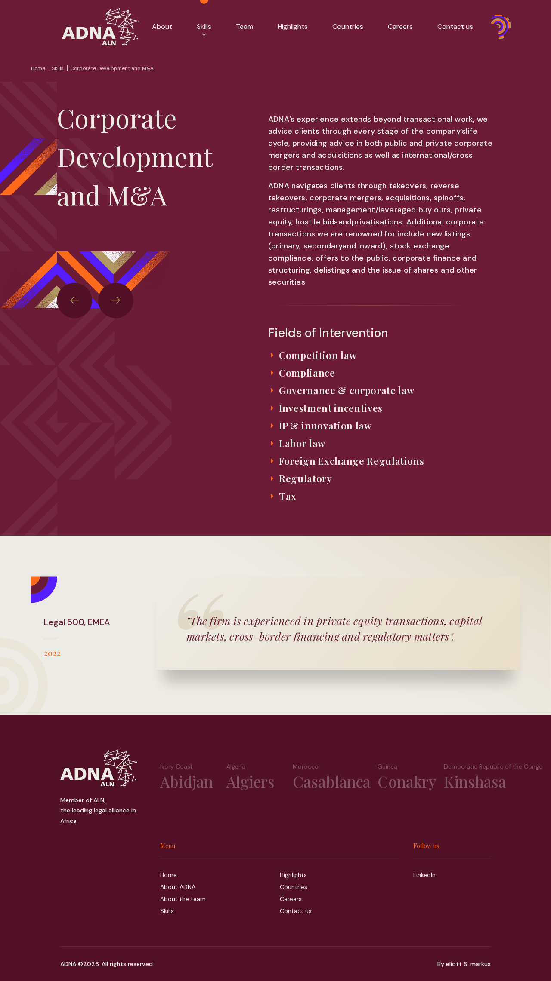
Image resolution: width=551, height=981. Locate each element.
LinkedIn (424, 875)
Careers (400, 26)
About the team (183, 899)
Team (244, 26)
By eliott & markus (464, 964)
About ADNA (177, 887)
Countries (347, 26)
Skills (58, 68)
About (162, 26)
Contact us (455, 26)
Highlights (293, 26)
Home (38, 68)
